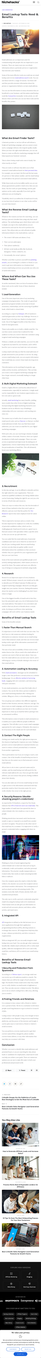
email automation (11, 673)
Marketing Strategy (31, 1318)
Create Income (20, 1322)
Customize (13, 1349)
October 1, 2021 (20, 1249)
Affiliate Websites (20, 1327)
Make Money (8, 1322)
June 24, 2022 (20, 1215)
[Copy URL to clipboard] (21, 1084)
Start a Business (9, 1318)
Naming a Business (8, 1314)
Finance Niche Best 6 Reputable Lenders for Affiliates (20, 1186)
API (3, 922)
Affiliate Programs (22, 1314)
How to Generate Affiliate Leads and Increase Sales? (20, 1152)
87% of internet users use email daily (23, 806)
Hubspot (21, 314)
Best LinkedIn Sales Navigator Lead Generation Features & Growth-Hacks (20, 1253)
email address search (22, 78)
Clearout (22, 421)
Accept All (20, 1354)
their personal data (31, 170)
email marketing (13, 400)
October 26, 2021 (20, 1148)
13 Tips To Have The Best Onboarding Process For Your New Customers (20, 1219)
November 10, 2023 (20, 1182)
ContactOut (12, 96)
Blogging (19, 1318)
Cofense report (16, 974)
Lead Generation (7, 10)
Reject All (28, 1349)
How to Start (34, 1314)
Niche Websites (31, 1322)
